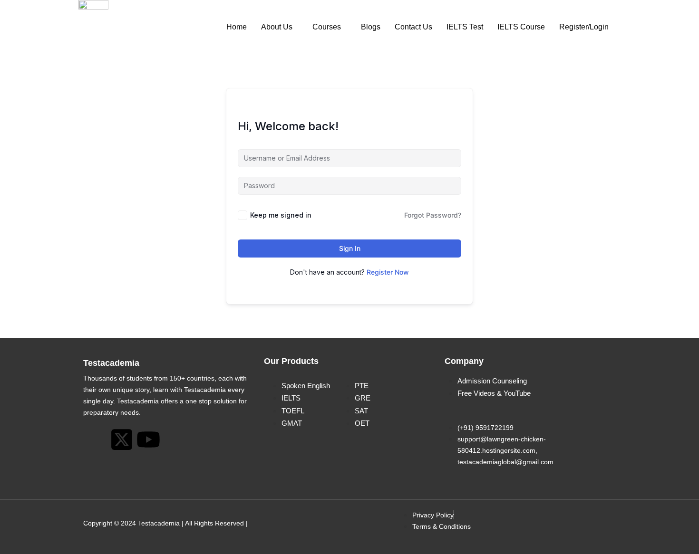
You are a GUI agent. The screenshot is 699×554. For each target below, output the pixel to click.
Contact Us (413, 27)
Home (236, 27)
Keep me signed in (280, 215)
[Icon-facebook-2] (202, 439)
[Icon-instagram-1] (175, 439)
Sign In (349, 248)
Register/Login (584, 27)
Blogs (370, 27)
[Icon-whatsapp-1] (95, 439)
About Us (276, 27)
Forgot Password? (432, 215)
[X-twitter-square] (122, 439)
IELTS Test (465, 27)
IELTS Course (521, 27)
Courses (326, 27)
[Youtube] (148, 439)
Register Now (388, 272)
